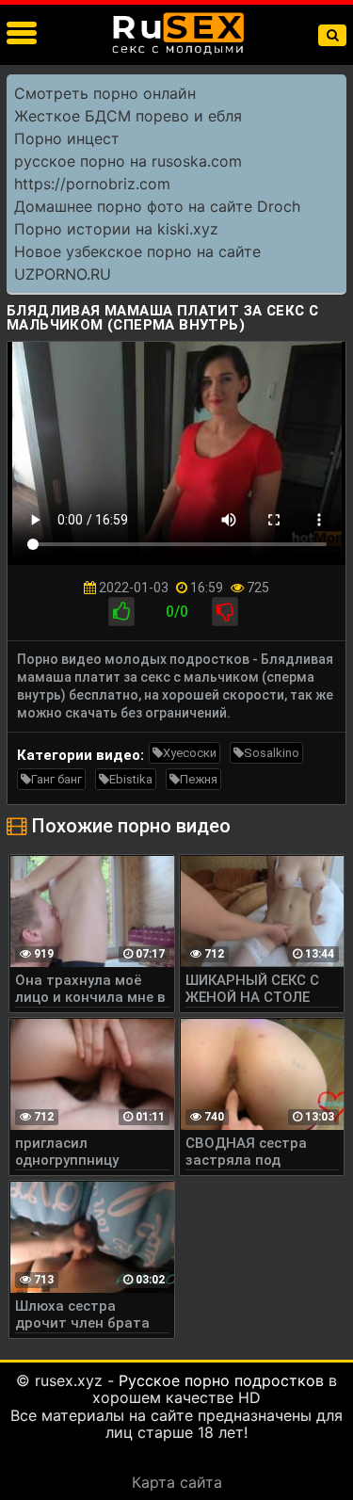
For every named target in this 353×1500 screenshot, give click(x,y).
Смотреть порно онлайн (105, 93)
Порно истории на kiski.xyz (116, 228)
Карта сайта (177, 1482)
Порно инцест (67, 138)
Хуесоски (190, 753)
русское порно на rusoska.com (128, 161)
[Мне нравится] (121, 611)
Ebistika (130, 779)
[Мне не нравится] (225, 611)
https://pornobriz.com (92, 183)
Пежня (198, 779)
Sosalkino (271, 753)
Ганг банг (56, 779)
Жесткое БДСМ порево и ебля (128, 115)
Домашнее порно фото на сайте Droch (157, 206)
